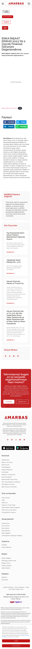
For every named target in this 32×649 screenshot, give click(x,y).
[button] (3, 3)
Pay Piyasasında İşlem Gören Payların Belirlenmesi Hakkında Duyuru (16, 236)
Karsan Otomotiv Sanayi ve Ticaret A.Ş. (15, 282)
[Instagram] (16, 439)
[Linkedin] (24, 439)
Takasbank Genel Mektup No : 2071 (14, 261)
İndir (20, 108)
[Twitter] (7, 439)
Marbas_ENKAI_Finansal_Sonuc (9, 108)
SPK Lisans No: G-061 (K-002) (16, 594)
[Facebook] (11, 439)
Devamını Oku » (11, 252)
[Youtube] (20, 439)
